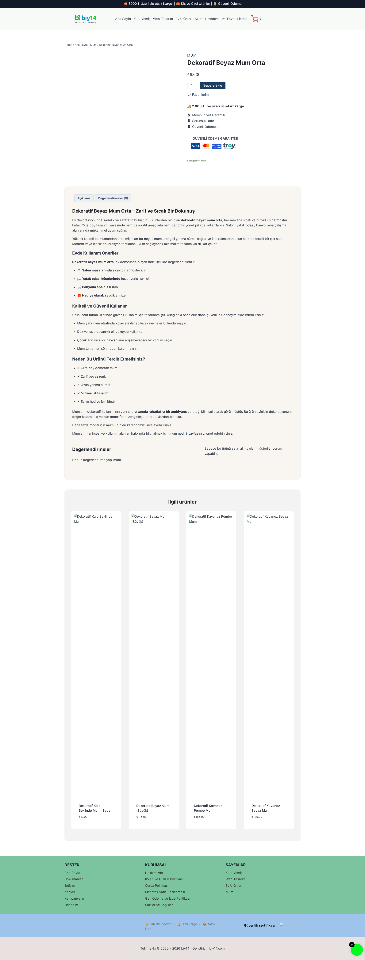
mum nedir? (177, 433)
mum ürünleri (116, 425)
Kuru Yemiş (142, 19)
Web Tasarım (163, 19)
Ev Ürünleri (184, 19)
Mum (198, 19)
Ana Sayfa (123, 19)
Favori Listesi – (238, 19)
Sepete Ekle (212, 85)
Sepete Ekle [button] (96, 828)
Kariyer (69, 892)
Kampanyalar (74, 898)
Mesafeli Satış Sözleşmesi (165, 892)
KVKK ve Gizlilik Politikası (164, 879)
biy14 (185, 948)
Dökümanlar (73, 879)
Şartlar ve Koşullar (159, 905)
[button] (198, 94)
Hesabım (212, 19)
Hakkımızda (154, 873)
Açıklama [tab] (83, 198)
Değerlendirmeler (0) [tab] (113, 198)
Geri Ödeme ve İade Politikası (167, 898)
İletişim (69, 885)
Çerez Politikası (156, 885)
